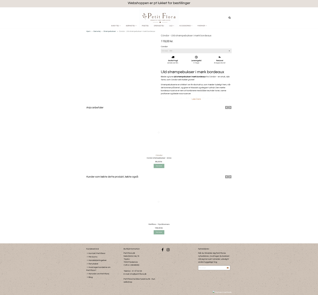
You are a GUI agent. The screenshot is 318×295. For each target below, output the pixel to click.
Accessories (185, 26)
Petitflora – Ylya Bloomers (159, 224)
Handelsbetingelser (98, 260)
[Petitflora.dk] (159, 18)
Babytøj (115, 26)
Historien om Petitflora (99, 274)
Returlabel (93, 264)
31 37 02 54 (137, 271)
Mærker (201, 26)
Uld (170, 26)
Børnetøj (130, 26)
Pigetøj (145, 26)
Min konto (93, 257)
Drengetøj (159, 26)
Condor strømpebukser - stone (159, 158)
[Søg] (229, 18)
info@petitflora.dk (138, 274)
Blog (91, 277)
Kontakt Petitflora (97, 253)
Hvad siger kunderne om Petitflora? (98, 268)
